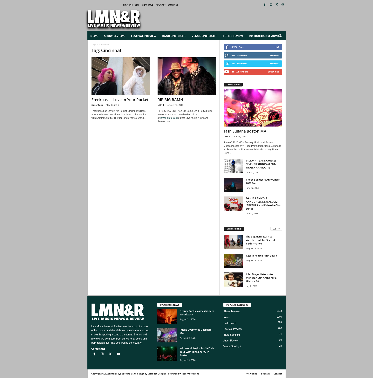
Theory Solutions (190, 373)
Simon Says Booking (119, 373)
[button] (280, 36)
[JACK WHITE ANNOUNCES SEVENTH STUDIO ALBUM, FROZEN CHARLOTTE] (233, 166)
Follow (274, 55)
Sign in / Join (131, 4)
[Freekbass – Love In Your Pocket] (121, 76)
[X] (277, 5)
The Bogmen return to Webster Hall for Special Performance (260, 240)
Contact (173, 4)
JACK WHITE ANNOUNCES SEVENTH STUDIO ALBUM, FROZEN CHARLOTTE (261, 164)
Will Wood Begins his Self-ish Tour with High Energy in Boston (197, 352)
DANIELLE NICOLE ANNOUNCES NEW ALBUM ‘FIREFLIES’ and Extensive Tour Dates (264, 203)
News (94, 36)
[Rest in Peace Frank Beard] (233, 261)
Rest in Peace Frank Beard (261, 255)
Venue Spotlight (204, 36)
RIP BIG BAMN (170, 99)
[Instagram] (270, 5)
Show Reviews (114, 36)
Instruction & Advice (265, 36)
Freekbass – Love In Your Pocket (120, 99)
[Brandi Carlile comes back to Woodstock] (167, 316)
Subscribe (273, 71)
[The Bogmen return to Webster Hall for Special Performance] (233, 242)
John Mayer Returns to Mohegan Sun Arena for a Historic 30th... (261, 277)
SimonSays (97, 104)
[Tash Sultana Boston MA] (253, 108)
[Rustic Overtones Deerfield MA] (167, 335)
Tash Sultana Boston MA (245, 131)
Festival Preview (143, 36)
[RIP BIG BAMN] (187, 76)
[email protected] (169, 118)
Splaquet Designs (157, 373)
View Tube (147, 4)
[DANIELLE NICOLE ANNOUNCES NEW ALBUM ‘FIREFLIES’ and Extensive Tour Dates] (233, 203)
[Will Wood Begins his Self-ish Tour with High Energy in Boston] (167, 354)
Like (277, 47)
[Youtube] (283, 5)
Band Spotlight (174, 36)
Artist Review (233, 36)
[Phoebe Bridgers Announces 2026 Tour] (233, 185)
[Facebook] (264, 5)
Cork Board (229, 323)
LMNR (161, 104)
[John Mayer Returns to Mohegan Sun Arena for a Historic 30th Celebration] (233, 279)
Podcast (161, 4)
